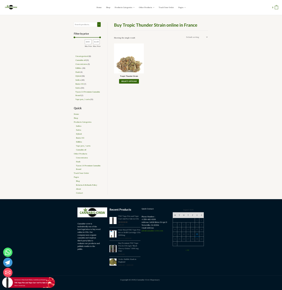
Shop (108, 7)
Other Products (145, 7)
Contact (79, 193)
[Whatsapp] (7, 252)
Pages (180, 7)
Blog (78, 181)
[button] (133, 7)
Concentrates (82, 158)
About (78, 189)
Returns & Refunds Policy (86, 185)
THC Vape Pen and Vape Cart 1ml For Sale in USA (32, 283)
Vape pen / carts (83, 146)
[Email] (7, 272)
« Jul (187, 250)
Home (99, 7)
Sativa (78, 130)
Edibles (79, 142)
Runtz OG (80, 138)
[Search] (99, 24)
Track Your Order (166, 7)
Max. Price (97, 46)
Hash (78, 162)
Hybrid (79, 134)
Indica (78, 126)
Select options (129, 81)
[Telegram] (7, 262)
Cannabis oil (81, 150)
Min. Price (88, 46)
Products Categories (123, 7)
